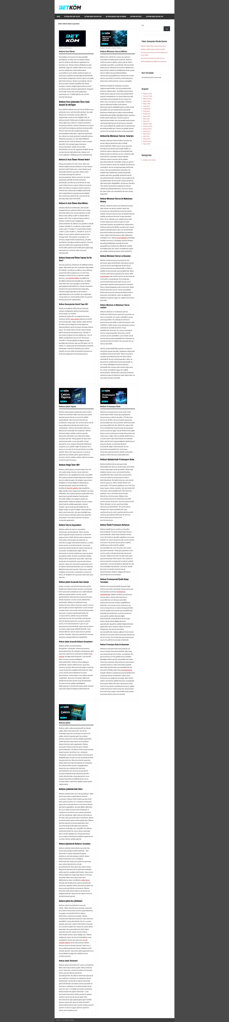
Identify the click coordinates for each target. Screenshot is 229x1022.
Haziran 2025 (147, 129)
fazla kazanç (104, 276)
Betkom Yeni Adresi (149, 160)
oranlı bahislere (122, 238)
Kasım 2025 (146, 116)
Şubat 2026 (146, 108)
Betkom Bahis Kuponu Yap (93, 16)
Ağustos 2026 (147, 93)
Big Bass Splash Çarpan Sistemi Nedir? (153, 49)
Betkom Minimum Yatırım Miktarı (113, 51)
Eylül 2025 (146, 121)
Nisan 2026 (146, 103)
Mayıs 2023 (146, 144)
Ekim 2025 (146, 118)
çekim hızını (85, 880)
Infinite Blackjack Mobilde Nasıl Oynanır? (153, 61)
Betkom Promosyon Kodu (110, 406)
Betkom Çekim (64, 722)
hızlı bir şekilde (72, 488)
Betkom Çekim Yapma (67, 406)
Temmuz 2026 (147, 96)
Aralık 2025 (146, 113)
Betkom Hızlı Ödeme (67, 51)
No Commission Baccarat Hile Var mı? (153, 58)
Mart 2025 (146, 136)
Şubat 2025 (146, 139)
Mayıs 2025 (146, 131)
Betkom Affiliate (136, 16)
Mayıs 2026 (146, 101)
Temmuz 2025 (147, 126)
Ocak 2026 (146, 111)
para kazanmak (126, 670)
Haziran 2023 (147, 141)
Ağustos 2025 (147, 123)
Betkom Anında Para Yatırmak (116, 16)
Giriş (58, 16)
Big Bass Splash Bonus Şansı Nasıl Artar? (153, 46)
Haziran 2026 (147, 98)
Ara (143, 25)
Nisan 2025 (146, 134)
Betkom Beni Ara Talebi (72, 16)
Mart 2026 (146, 106)
